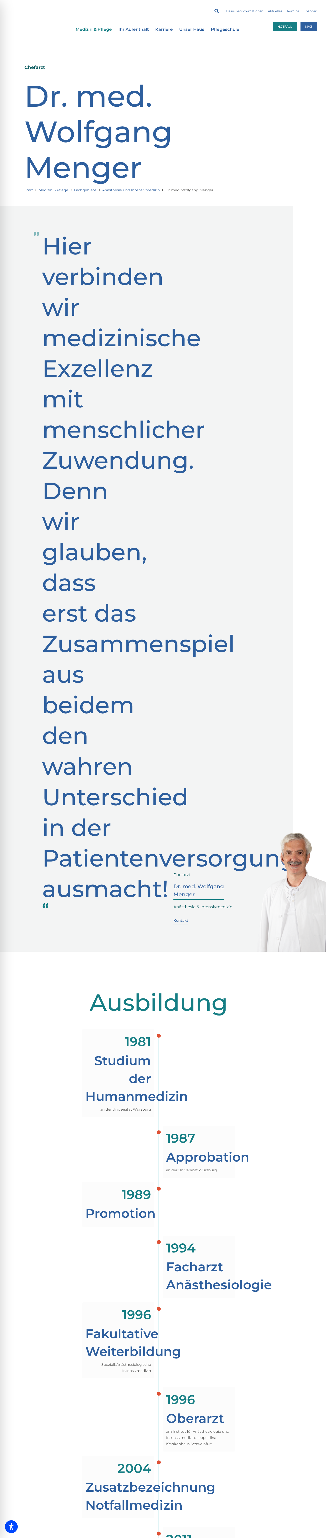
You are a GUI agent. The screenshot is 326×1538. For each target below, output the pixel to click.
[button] (217, 11)
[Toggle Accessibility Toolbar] (11, 1527)
